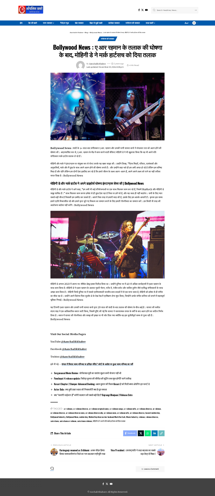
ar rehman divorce (137, 412)
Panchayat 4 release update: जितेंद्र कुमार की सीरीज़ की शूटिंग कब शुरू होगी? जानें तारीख (92, 378)
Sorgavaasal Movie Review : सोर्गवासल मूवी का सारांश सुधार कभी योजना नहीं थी (87, 373)
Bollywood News (72, 416)
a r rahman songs (116, 408)
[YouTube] (146, 10)
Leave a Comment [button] (151, 469)
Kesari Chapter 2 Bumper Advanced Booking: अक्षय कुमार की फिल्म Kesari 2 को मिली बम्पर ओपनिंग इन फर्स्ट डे (102, 384)
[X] (142, 10)
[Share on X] (141, 433)
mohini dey (83, 416)
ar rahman (157, 408)
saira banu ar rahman (68, 420)
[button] (186, 23)
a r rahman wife (130, 408)
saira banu (54, 420)
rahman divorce (152, 416)
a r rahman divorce (80, 408)
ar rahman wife (123, 412)
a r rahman (68, 408)
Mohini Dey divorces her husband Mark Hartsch (107, 416)
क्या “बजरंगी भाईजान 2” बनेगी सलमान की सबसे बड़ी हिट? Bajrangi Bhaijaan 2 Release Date (93, 395)
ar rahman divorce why (94, 412)
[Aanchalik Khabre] (31, 10)
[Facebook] (139, 10)
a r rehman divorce (144, 408)
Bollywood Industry (57, 416)
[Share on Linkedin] (155, 433)
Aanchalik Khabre (97, 64)
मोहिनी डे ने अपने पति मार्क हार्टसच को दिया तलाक (109, 420)
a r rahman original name (99, 408)
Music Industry (132, 416)
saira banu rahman (84, 420)
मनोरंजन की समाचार (107, 39)
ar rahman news (110, 412)
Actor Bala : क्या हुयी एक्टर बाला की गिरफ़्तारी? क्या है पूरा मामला (80, 389)
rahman (142, 416)
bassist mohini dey (152, 412)
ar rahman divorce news (75, 412)
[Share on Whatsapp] (148, 433)
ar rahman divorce (57, 412)
